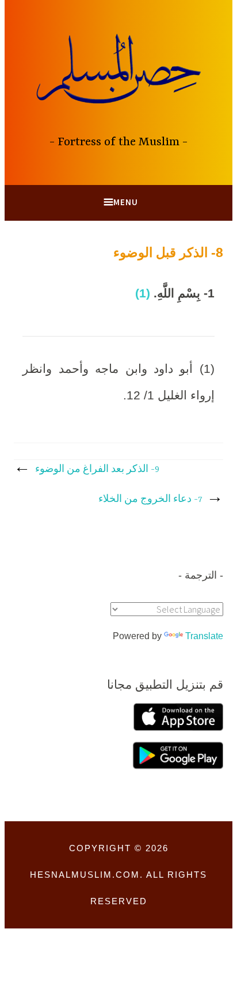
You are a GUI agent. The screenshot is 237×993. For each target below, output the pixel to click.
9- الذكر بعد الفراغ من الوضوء (97, 470)
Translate (204, 636)
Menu (125, 202)
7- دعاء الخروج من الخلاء (150, 499)
